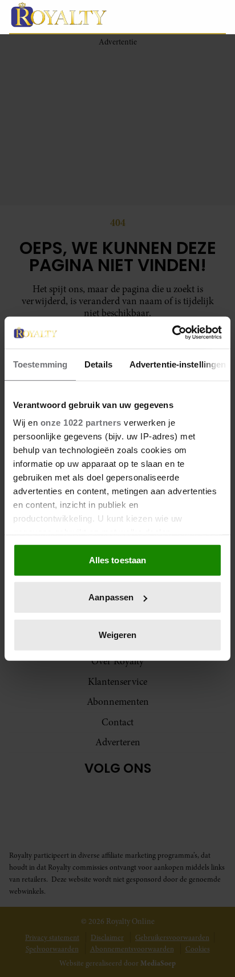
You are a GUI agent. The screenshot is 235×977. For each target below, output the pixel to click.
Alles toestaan (117, 559)
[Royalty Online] (75, 14)
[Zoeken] (217, 17)
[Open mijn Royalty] (191, 16)
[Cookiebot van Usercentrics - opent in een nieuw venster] (172, 332)
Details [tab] (98, 364)
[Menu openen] (163, 16)
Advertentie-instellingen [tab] (177, 364)
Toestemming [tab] (40, 364)
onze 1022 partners (80, 422)
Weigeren (118, 634)
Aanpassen (110, 597)
